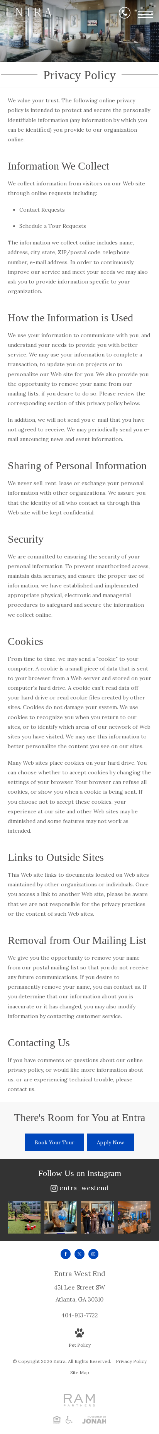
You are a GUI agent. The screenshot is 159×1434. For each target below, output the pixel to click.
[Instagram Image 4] (134, 1217)
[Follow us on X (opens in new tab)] (79, 1254)
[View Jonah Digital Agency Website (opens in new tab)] (94, 1421)
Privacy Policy (131, 1361)
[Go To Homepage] (29, 15)
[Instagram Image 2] (60, 1217)
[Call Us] (124, 14)
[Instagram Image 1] (24, 1217)
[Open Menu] (145, 14)
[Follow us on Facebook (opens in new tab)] (66, 1254)
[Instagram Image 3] (97, 1217)
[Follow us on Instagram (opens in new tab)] (93, 1254)
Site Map (79, 1372)
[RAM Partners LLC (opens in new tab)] (79, 1404)
